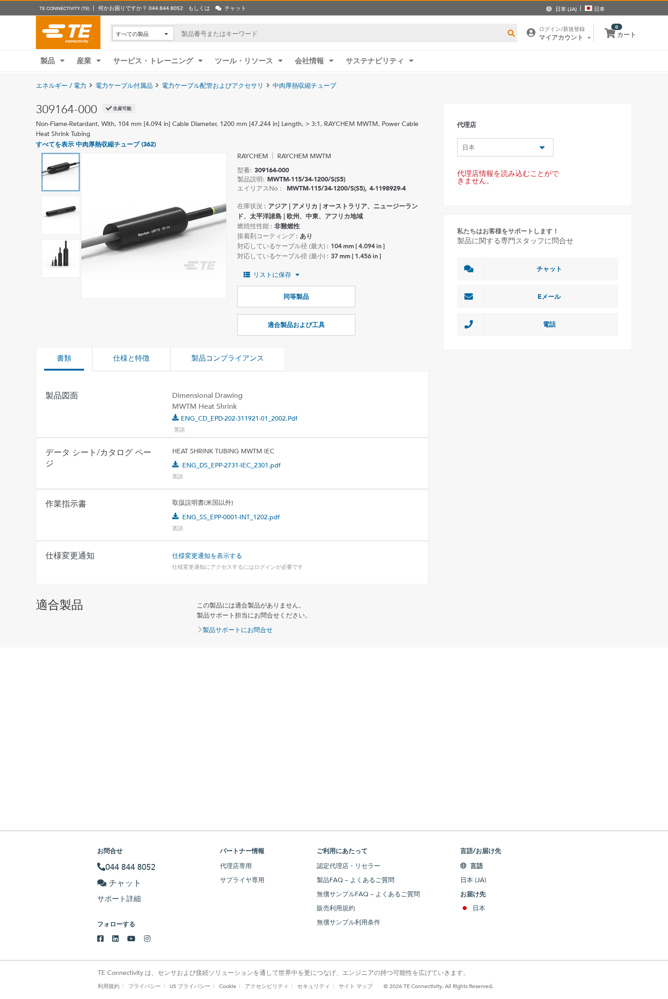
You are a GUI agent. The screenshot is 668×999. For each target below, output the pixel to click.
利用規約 (109, 985)
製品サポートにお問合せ (238, 630)
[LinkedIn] (119, 939)
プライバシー (144, 985)
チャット (549, 269)
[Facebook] (104, 939)
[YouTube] (135, 939)
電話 (549, 324)
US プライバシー (189, 985)
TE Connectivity (68, 32)
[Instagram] (151, 939)
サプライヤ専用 (242, 880)
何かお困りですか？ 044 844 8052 (140, 7)
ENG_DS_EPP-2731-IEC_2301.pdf (231, 465)
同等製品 (296, 296)
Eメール (549, 296)
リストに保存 (272, 275)
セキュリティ (313, 985)
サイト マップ (356, 985)
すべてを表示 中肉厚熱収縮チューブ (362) (96, 144)
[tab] (64, 359)
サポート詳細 (119, 899)
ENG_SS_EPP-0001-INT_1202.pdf (231, 517)
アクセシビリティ (267, 985)
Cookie (227, 985)
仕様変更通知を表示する (207, 556)
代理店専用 (236, 866)
